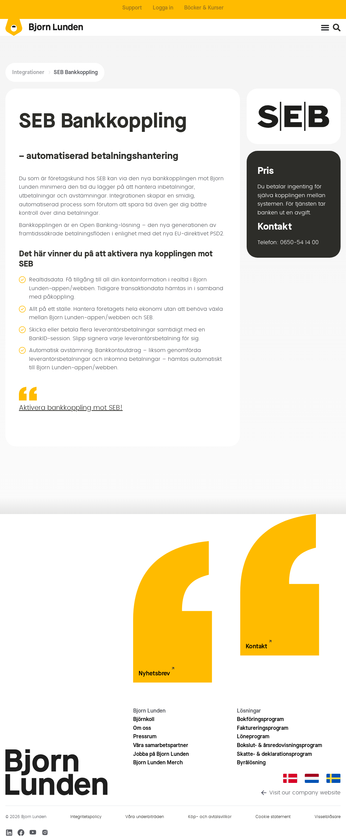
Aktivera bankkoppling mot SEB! (71, 407)
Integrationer (28, 72)
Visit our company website (305, 792)
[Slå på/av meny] (325, 27)
